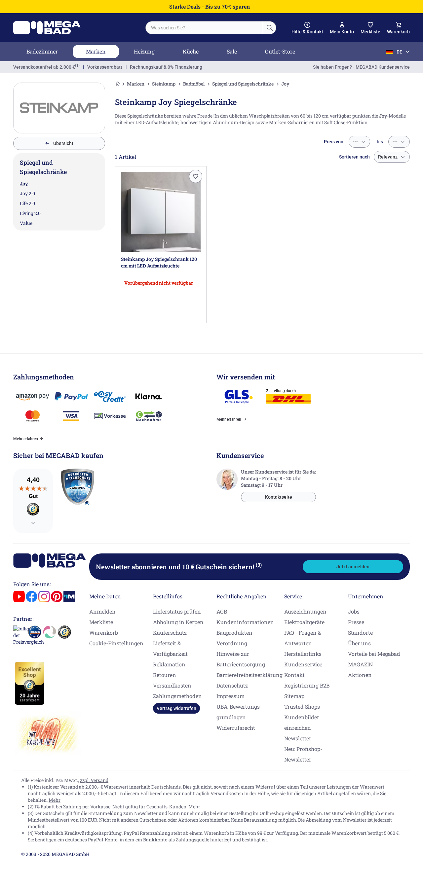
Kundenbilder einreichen (301, 722)
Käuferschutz (170, 632)
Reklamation (169, 664)
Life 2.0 (27, 203)
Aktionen (360, 674)
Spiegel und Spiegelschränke (243, 84)
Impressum (230, 695)
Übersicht (63, 143)
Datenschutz (232, 685)
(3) (259, 564)
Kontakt (294, 674)
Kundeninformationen (245, 622)
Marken (96, 51)
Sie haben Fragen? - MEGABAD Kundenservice (361, 67)
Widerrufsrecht (235, 727)
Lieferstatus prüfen (177, 611)
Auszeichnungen (305, 611)
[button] (307, 28)
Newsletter (297, 738)
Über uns (359, 643)
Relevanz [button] (388, 156)
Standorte (360, 632)
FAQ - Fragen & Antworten (302, 638)
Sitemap (294, 695)
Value (26, 223)
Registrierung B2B (306, 685)
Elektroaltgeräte (304, 622)
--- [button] (355, 141)
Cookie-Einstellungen (116, 643)
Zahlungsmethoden (177, 695)
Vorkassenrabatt (104, 67)
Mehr (54, 800)
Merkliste (101, 622)
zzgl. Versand (94, 780)
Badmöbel (194, 84)
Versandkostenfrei (44, 67)
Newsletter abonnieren (179, 567)
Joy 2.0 (27, 193)
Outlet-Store (280, 51)
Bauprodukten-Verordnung (235, 638)
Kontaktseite (278, 497)
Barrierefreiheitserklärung (249, 674)
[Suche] (269, 27)
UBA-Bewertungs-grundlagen (239, 712)
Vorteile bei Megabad (374, 653)
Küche (191, 51)
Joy (24, 183)
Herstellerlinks (303, 653)
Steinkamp (163, 84)
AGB (221, 611)
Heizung (144, 51)
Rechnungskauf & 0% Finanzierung (166, 67)
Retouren (164, 674)
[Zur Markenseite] (59, 108)
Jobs (354, 611)
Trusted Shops (302, 706)
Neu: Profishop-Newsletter (303, 754)
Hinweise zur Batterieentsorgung (240, 659)
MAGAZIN (360, 664)
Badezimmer (42, 51)
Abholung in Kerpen (178, 622)
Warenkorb (103, 632)
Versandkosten (172, 685)
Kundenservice (303, 664)
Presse (356, 622)
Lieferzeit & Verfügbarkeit (170, 648)
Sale (232, 51)
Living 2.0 (30, 213)
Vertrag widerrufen (176, 708)
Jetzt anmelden (352, 566)
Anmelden (102, 611)
